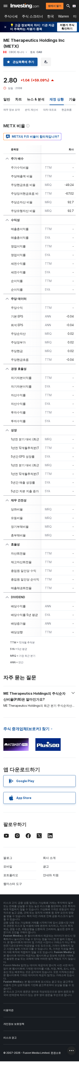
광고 (46, 866)
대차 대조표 (49, 109)
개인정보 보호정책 (13, 1023)
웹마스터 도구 (12, 884)
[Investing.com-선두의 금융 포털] (25, 5)
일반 (6, 99)
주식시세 (11, 16)
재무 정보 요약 (11, 109)
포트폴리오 (10, 875)
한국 (50, 16)
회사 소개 (49, 858)
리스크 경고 (10, 1037)
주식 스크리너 (32, 16)
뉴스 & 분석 (35, 99)
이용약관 (8, 1010)
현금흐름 (67, 109)
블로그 (7, 858)
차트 (18, 99)
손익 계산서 (31, 109)
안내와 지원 (51, 875)
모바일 (7, 866)
